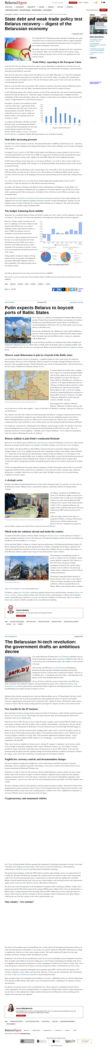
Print (8, 289)
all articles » (20, 615)
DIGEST (51, 7)
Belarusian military (36, 10)
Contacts (85, 2)
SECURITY (31, 7)
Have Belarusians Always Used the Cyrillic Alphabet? (97, 49)
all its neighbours (71, 347)
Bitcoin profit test (24, 869)
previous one (24, 345)
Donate (103, 10)
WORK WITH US (48, 1030)
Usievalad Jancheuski (58, 668)
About (80, 2)
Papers (92, 14)
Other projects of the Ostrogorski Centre (56, 1038)
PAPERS (69, 7)
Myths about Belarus (97, 36)
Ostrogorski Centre (25, 1033)
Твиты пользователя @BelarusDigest (95, 82)
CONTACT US (58, 1030)
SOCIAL (42, 7)
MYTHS (60, 7)
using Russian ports (43, 442)
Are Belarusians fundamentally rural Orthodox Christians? (98, 45)
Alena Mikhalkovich (11, 636)
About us (26, 1030)
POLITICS (8, 7)
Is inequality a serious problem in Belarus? (96, 40)
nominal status (36, 597)
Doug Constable (18, 152)
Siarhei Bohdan (10, 302)
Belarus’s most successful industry (16, 715)
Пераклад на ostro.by (76, 302)
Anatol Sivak (21, 451)
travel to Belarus (47, 10)
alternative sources (53, 535)
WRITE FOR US (36, 1030)
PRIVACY (67, 1030)
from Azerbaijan (30, 540)
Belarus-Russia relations (12, 10)
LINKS (74, 1030)
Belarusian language (25, 10)
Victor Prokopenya (64, 656)
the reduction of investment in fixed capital (30, 198)
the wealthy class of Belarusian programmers (23, 974)
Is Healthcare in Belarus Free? (97, 53)
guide (21, 883)
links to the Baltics (24, 592)
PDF (14, 289)
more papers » (104, 14)
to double (69, 390)
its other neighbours (14, 589)
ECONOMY (20, 7)
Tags (6, 284)
